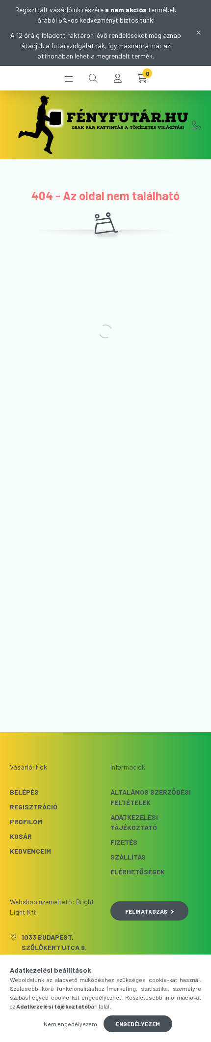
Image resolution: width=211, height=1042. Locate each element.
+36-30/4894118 (196, 125)
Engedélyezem (138, 1023)
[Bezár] (198, 33)
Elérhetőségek (137, 871)
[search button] (93, 78)
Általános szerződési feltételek (150, 797)
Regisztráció (33, 807)
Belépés (24, 792)
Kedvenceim (30, 851)
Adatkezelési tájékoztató (134, 822)
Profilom (26, 821)
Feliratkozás (146, 911)
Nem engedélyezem (70, 1023)
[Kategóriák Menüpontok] (69, 78)
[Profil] (118, 78)
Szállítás (128, 857)
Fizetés (123, 842)
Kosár (21, 836)
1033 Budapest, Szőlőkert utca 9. (54, 942)
